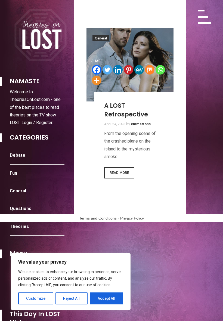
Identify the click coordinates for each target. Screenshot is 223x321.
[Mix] (149, 70)
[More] (96, 80)
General (18, 190)
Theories (19, 226)
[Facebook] (96, 70)
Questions (20, 208)
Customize (35, 298)
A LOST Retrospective (126, 110)
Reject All (71, 298)
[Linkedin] (118, 70)
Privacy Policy (132, 218)
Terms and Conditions (98, 218)
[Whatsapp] (160, 70)
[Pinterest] (128, 70)
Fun (13, 173)
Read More (119, 173)
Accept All (106, 298)
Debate (17, 155)
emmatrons (141, 124)
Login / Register (36, 122)
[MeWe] (139, 70)
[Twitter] (107, 70)
